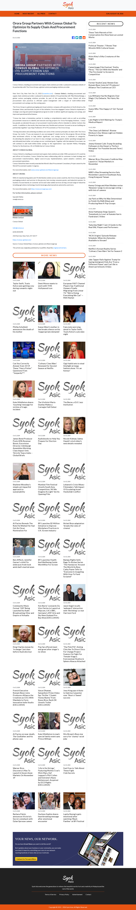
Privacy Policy (64, 894)
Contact (88, 894)
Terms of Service (50, 894)
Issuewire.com (47, 93)
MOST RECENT (28, 14)
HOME (16, 14)
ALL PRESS (41, 14)
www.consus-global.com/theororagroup (45, 170)
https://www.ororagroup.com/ (41, 189)
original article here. (60, 248)
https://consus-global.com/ (22, 240)
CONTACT (52, 14)
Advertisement (77, 894)
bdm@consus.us (18, 228)
